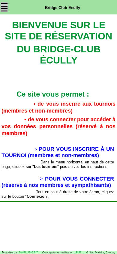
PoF (78, 252)
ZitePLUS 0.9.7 (28, 252)
